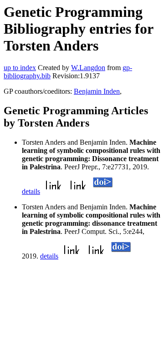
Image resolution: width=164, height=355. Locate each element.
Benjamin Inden (97, 91)
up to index (20, 67)
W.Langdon (88, 67)
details (31, 191)
